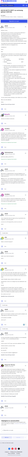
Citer (5, 109)
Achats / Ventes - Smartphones (16, 16)
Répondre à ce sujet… (9, 430)
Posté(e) (10, 27)
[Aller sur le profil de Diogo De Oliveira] (2, 365)
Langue (6, 451)
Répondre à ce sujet (14, 21)
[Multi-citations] (2, 109)
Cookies (18, 453)
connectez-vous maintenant (20, 423)
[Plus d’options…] (25, 27)
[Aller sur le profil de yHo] (2, 238)
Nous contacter (11, 453)
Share (7, 437)
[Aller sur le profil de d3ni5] (2, 26)
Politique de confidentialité (16, 451)
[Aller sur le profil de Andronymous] (2, 153)
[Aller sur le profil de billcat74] (2, 115)
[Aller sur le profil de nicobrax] (2, 129)
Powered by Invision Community (14, 455)
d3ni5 (4, 15)
